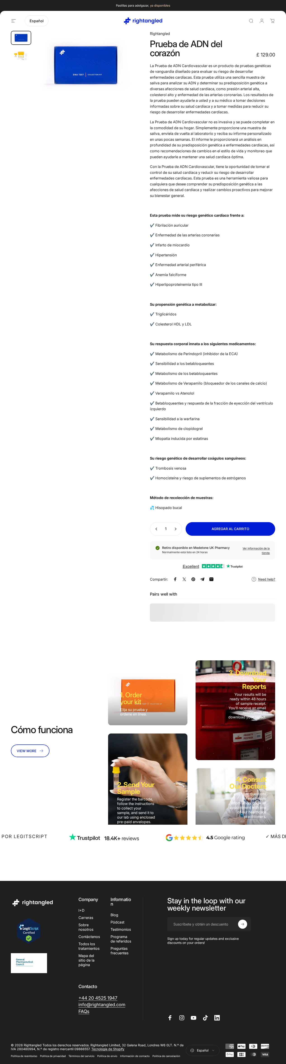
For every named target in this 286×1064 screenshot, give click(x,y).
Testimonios (121, 929)
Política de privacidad (53, 1056)
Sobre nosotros (85, 927)
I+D (81, 910)
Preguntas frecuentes (119, 950)
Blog (114, 915)
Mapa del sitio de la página (86, 960)
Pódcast (117, 922)
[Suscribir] (242, 924)
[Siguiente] (124, 72)
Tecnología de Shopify (107, 1049)
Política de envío (107, 1056)
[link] (30, 750)
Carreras (85, 917)
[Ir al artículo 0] (21, 38)
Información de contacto (135, 1056)
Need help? (266, 579)
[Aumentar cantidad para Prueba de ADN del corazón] (176, 529)
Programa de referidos (121, 938)
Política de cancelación (166, 1056)
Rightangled (160, 33)
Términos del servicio (82, 1056)
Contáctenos (89, 936)
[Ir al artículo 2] (21, 55)
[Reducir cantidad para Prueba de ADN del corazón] (155, 529)
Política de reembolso (24, 1056)
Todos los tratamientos (88, 946)
